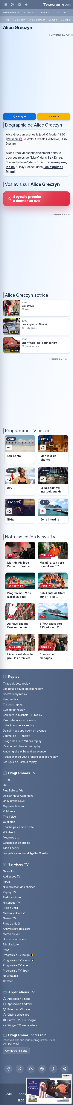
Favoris (55, 116)
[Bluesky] (31, 1069)
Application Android (19, 1004)
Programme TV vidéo (16, 965)
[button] (64, 1069)
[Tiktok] (53, 1069)
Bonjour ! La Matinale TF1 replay (22, 714)
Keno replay (10, 699)
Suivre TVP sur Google (21, 1020)
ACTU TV (62, 12)
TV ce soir (19, 19)
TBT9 (6, 780)
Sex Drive (55, 157)
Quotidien (9, 821)
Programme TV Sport (16, 970)
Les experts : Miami (34, 324)
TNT (6, 19)
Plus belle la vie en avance (19, 720)
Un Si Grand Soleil (14, 800)
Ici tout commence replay (18, 725)
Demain (52, 19)
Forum (6, 881)
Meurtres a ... (11, 837)
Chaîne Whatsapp (18, 1014)
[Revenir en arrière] (26, 4)
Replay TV (9, 892)
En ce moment (37, 19)
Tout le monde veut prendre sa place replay (30, 756)
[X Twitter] (20, 1069)
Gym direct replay (14, 709)
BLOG (21, 1100)
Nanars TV (9, 918)
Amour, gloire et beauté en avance (24, 751)
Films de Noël (11, 923)
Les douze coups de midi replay (23, 688)
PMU (6, 949)
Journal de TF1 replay (16, 735)
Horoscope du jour (14, 939)
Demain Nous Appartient (18, 795)
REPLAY (45, 12)
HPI (5, 785)
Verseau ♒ (14, 139)
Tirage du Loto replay (16, 683)
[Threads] (42, 1069)
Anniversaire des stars (16, 928)
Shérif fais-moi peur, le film (39, 342)
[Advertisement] (36, 73)
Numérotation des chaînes (19, 887)
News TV (8, 871)
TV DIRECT (28, 12)
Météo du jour (11, 934)
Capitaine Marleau (14, 806)
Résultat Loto (11, 944)
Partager (21, 116)
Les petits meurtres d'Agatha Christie (25, 853)
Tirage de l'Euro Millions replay (22, 741)
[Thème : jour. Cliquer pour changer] (19, 4)
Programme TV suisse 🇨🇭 (18, 960)
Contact (8, 981)
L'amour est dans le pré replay (22, 746)
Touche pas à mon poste (18, 827)
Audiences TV (12, 876)
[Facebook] (8, 1069)
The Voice (9, 816)
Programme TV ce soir (28, 430)
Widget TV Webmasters (22, 1025)
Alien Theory (11, 848)
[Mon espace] (12, 4)
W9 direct (9, 832)
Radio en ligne (12, 897)
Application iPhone (19, 998)
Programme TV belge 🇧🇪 (18, 954)
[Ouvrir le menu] (5, 4)
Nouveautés (10, 975)
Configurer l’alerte (16, 1050)
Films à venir (10, 907)
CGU (9, 1094)
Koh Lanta (9, 811)
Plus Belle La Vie (13, 790)
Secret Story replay (15, 694)
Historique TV (11, 902)
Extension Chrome (18, 1009)
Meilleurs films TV (14, 913)
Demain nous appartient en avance (24, 730)
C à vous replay (12, 704)
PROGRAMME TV (11, 12)
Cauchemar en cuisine (16, 842)
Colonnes (66, 19)
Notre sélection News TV (30, 537)
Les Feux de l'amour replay (20, 761)
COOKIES (24, 1094)
